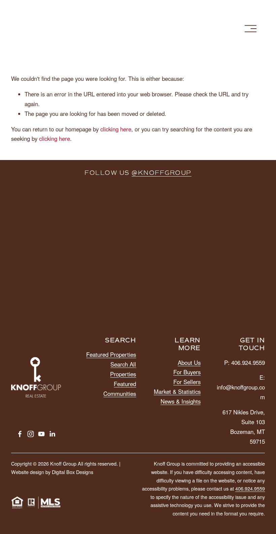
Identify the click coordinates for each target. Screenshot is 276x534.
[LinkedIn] (52, 434)
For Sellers (187, 382)
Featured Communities (119, 389)
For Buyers (187, 372)
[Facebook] (19, 434)
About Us (189, 362)
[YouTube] (41, 434)
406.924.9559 (250, 488)
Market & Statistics (177, 391)
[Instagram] (30, 434)
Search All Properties (123, 369)
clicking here (115, 129)
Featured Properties (111, 354)
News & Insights (181, 401)
